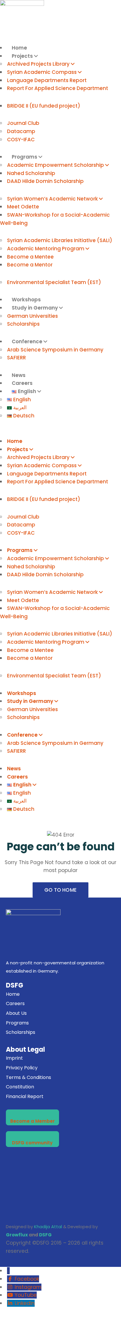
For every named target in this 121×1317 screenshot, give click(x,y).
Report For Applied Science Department (57, 88)
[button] (60, 433)
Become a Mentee (30, 256)
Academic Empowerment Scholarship (55, 165)
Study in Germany (35, 307)
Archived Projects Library (38, 63)
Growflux (17, 1235)
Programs (24, 156)
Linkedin (25, 1303)
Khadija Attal (48, 1226)
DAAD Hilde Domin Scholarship (45, 181)
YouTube (26, 1295)
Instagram (28, 1287)
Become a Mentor (30, 264)
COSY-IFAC (21, 139)
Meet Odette (23, 206)
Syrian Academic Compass (42, 72)
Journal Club (23, 123)
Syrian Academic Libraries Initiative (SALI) (59, 240)
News (14, 768)
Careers (17, 776)
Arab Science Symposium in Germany (55, 349)
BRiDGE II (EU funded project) (43, 105)
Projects (22, 56)
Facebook (27, 1278)
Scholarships (23, 323)
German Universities (32, 316)
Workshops (21, 693)
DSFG (45, 1235)
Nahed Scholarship (31, 173)
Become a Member (32, 1121)
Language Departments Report (47, 80)
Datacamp (21, 131)
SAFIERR (16, 357)
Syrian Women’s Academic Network (52, 198)
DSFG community (32, 1143)
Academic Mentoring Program (45, 248)
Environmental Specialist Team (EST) (54, 282)
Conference (27, 341)
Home (19, 47)
